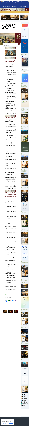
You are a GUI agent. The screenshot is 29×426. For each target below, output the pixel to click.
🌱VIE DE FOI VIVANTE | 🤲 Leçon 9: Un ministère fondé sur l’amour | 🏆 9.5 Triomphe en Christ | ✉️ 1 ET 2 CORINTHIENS (5, 19)
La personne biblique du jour (6, 5)
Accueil (4, 1)
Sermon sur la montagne (14, 6)
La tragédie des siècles (21, 5)
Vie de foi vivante (16, 2)
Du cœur (19, 6)
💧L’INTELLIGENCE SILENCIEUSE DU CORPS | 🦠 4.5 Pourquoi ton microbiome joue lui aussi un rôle (25, 236)
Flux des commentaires (24, 413)
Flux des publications (24, 412)
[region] (7, 422)
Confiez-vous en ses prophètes (18, 1)
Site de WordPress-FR (24, 414)
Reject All (7, 423)
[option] (5, 17)
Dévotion (12, 1)
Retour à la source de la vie (14, 5)
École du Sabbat (8, 1)
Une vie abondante (23, 6)
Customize (4, 423)
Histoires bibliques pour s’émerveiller (7, 2)
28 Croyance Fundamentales (6, 6)
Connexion (23, 411)
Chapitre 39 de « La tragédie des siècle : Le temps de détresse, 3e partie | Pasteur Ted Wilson (25, 349)
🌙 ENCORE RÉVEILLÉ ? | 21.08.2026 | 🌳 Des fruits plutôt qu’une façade (25, 333)
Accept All (11, 423)
